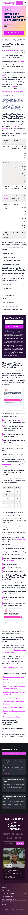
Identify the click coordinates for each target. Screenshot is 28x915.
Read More (6, 773)
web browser (21, 420)
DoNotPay (8, 3)
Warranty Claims (8, 9)
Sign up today (20, 843)
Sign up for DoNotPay (14, 326)
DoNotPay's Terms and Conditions (11, 331)
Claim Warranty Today (14, 32)
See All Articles (14, 754)
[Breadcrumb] (2, 40)
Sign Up (19, 3)
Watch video (8, 865)
